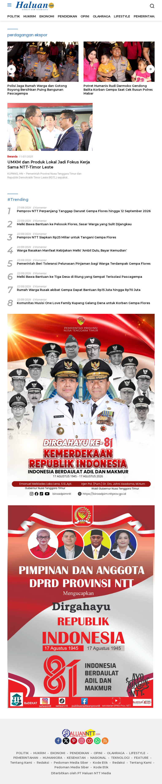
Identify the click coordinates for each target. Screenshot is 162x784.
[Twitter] (66, 741)
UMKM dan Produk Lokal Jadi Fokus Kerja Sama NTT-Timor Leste (48, 164)
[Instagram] (81, 741)
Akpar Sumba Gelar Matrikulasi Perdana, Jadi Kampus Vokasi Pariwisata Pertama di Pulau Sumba (118, 89)
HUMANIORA (52, 758)
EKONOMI (57, 753)
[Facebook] (58, 741)
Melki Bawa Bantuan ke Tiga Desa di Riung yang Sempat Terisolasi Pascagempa (79, 277)
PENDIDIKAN (79, 753)
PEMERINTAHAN (25, 758)
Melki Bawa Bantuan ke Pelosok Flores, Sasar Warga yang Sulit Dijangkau (74, 224)
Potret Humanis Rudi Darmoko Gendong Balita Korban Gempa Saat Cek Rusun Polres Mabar (42, 89)
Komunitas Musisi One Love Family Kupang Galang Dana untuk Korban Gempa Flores (83, 303)
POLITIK (22, 753)
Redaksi (43, 763)
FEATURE (141, 758)
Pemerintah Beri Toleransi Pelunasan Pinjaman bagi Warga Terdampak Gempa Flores (84, 264)
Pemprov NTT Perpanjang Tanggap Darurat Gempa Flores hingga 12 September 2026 (84, 211)
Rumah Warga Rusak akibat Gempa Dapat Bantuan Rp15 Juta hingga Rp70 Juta (78, 290)
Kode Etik (100, 763)
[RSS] (105, 741)
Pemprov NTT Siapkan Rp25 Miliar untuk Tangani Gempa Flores (66, 237)
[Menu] (10, 4)
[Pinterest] (73, 741)
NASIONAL (98, 758)
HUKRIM (39, 753)
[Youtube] (89, 741)
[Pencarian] (152, 6)
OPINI (98, 753)
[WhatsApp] (97, 741)
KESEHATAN (76, 758)
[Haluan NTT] (34, 6)
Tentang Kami (21, 763)
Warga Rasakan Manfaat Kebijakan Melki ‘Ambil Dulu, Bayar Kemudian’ (72, 250)
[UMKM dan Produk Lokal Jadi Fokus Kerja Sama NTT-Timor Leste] (50, 127)
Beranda (12, 156)
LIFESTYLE (137, 753)
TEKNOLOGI (120, 758)
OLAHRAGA (115, 753)
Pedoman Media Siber (71, 763)
